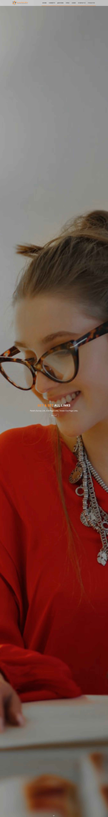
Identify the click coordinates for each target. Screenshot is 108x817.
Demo (74, 2)
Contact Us (82, 2)
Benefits (52, 2)
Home (45, 2)
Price (67, 2)
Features (61, 2)
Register (92, 2)
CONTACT (54, 418)
